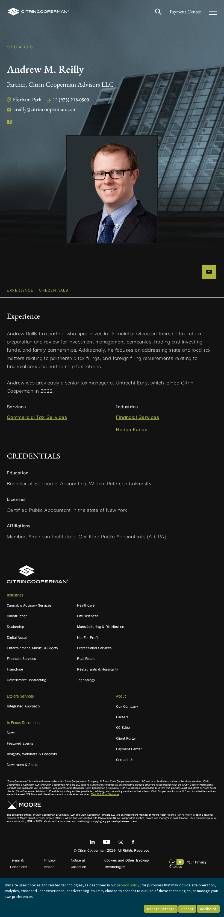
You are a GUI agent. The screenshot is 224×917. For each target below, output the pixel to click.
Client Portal (125, 738)
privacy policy (128, 885)
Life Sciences (88, 616)
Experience (20, 289)
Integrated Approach (23, 706)
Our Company (127, 706)
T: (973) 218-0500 (71, 99)
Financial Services (137, 417)
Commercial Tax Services (37, 417)
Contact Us (125, 759)
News (11, 732)
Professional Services (94, 648)
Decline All (208, 908)
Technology (86, 680)
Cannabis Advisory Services (29, 605)
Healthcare (86, 605)
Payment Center (185, 11)
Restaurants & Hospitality (97, 669)
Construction (17, 616)
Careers (122, 717)
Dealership (15, 626)
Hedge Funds (131, 429)
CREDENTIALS (53, 289)
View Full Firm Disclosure (105, 794)
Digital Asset (17, 637)
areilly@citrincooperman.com (45, 109)
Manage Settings (161, 908)
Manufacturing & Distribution (100, 626)
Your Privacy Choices (188, 864)
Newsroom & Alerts (22, 764)
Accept (187, 908)
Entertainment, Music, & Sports (32, 648)
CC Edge (123, 727)
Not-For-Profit (87, 637)
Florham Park (27, 99)
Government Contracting (26, 680)
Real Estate (86, 658)
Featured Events (20, 743)
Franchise (15, 669)
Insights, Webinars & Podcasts (32, 754)
